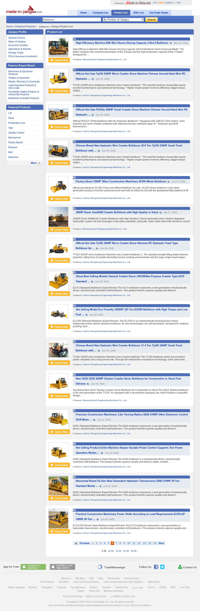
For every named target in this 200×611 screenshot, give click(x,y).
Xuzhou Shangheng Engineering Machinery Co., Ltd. (107, 95)
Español (32, 587)
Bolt (10, 152)
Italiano (94, 587)
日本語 (162, 587)
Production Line (16, 123)
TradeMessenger (111, 566)
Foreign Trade (15, 52)
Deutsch (106, 587)
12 (139, 543)
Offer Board (154, 582)
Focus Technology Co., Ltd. (99, 601)
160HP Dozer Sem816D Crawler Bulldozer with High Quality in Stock (117, 212)
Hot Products (47, 582)
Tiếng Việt (94, 591)
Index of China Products (86, 582)
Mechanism (14, 137)
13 (144, 543)
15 (155, 543)
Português (47, 587)
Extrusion (13, 157)
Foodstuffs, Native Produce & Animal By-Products (23, 93)
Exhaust (12, 147)
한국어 (151, 587)
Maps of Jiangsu (17, 41)
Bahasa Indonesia (113, 591)
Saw (10, 127)
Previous (85, 543)
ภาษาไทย (185, 587)
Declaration (114, 578)
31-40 (126, 551)
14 (149, 543)
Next (161, 543)
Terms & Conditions (140, 605)
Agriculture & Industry (19, 49)
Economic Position (18, 45)
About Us (66, 578)
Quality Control (16, 132)
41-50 (133, 551)
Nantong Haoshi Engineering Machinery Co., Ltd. (105, 59)
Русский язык (78, 587)
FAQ (91, 578)
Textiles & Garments (18, 78)
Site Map (80, 578)
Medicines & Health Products (23, 98)
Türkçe (80, 591)
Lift (10, 113)
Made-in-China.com (95, 596)
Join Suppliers (163, 2)
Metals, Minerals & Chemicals (24, 81)
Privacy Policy (131, 578)
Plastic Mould (15, 142)
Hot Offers (64, 582)
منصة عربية (137, 587)
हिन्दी (173, 587)
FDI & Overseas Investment (22, 56)
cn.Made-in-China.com (123, 596)
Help (178, 2)
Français (61, 587)
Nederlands (121, 587)
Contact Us (187, 566)
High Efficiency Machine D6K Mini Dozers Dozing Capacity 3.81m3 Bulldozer (122, 42)
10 (128, 543)
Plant (11, 118)
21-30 (118, 551)
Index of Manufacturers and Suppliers (123, 582)
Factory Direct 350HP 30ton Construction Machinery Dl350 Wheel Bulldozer (121, 181)
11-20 (110, 551)
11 (134, 543)
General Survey (16, 38)
